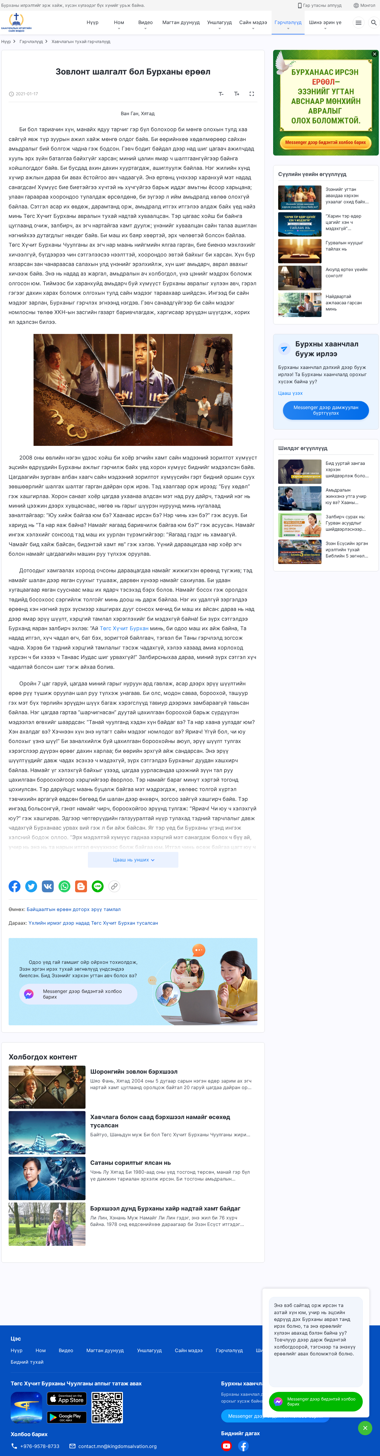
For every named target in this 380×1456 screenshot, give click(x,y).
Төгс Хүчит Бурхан (124, 628)
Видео (145, 22)
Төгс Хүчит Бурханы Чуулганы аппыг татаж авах (76, 1383)
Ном (119, 22)
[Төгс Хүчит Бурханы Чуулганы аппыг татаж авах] (26, 1407)
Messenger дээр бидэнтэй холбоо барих (321, 1401)
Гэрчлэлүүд (288, 22)
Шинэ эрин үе (325, 22)
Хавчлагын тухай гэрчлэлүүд (81, 41)
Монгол (367, 5)
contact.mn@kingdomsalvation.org (117, 1446)
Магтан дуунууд (181, 22)
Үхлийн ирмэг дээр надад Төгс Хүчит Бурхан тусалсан (93, 923)
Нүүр (93, 22)
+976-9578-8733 (39, 1446)
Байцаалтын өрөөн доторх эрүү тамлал (74, 909)
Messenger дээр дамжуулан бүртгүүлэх (326, 410)
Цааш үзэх (290, 393)
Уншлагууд (219, 22)
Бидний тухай (27, 1362)
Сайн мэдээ (253, 22)
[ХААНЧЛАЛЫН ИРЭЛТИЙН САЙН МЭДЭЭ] (18, 22)
